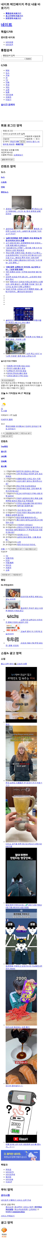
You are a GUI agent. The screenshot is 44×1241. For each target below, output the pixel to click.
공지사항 (5, 1195)
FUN (8, 560)
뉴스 (7, 73)
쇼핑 (7, 90)
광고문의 (18, 1207)
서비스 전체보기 (8, 1216)
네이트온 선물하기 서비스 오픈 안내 (16, 1200)
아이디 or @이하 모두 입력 (14, 134)
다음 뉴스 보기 (7, 436)
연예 (3, 187)
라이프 (8, 565)
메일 (7, 70)
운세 (7, 85)
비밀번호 (29, 136)
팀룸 (7, 92)
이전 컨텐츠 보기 (16, 549)
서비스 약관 (28, 1207)
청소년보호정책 (21, 1209)
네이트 (6, 24)
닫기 (22, 388)
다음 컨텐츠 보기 (30, 549)
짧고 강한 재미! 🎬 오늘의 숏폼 (14, 664)
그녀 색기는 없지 (24, 510)
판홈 (3, 549)
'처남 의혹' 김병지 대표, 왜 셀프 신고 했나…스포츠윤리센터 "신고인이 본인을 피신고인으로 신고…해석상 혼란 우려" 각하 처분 (24, 255)
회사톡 (4, 466)
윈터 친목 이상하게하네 (26, 486)
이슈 (9, 1182)
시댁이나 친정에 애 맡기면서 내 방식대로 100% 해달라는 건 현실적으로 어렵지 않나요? (24, 529)
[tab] (24, 556)
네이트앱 (9, 42)
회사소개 (9, 1207)
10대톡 (4, 456)
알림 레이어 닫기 (7, 159)
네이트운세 (10, 1174)
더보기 (8, 100)
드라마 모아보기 (32, 426)
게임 (7, 87)
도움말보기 (18, 155)
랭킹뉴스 (4, 192)
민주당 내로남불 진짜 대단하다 (29, 503)
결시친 (4, 451)
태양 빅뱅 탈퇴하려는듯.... (27, 517)
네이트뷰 (9, 95)
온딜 (7, 75)
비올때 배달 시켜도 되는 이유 (28, 479)
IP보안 (14, 142)
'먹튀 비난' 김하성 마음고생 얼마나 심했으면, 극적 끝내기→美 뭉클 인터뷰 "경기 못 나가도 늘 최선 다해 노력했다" (24, 284)
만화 (7, 82)
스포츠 (4, 182)
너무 (19, 542)
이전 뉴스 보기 (26, 433)
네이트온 (9, 45)
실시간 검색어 (8, 104)
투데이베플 (10, 426)
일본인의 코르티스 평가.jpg (27, 471)
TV (7, 80)
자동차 (8, 97)
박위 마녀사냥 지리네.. (26, 545)
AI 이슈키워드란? (8, 380)
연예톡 (4, 461)
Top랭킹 (4, 446)
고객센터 (32, 1209)
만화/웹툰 (10, 563)
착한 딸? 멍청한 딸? (25, 506)
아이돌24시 (20, 426)
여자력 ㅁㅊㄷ (23, 535)
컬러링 (8, 1177)
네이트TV (10, 1172)
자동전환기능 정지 (12, 433)
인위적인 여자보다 (25, 525)
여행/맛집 (10, 558)
